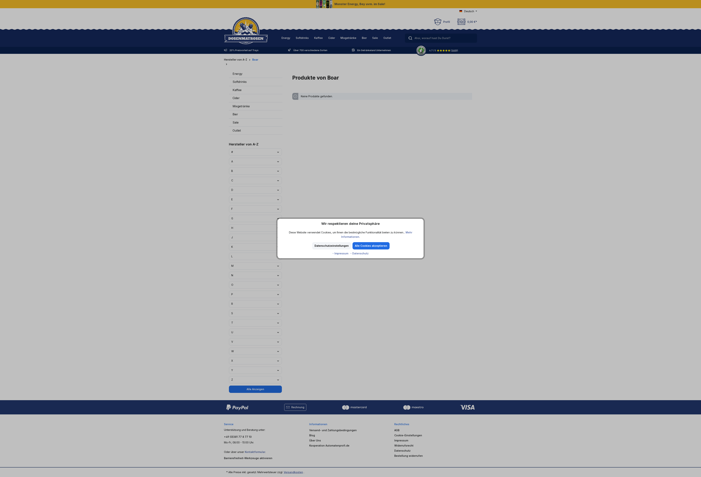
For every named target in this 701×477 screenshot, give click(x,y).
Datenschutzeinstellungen (332, 245)
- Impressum (340, 253)
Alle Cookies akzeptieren (371, 245)
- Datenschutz (359, 253)
